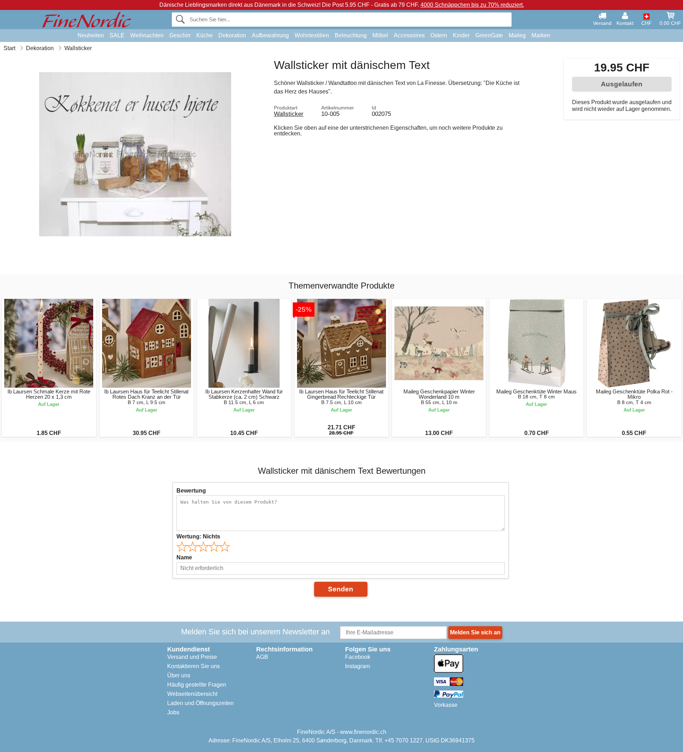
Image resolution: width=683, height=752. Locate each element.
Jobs (173, 712)
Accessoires (409, 35)
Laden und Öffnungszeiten (200, 703)
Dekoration (232, 35)
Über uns (178, 675)
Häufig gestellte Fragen (196, 685)
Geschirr (180, 35)
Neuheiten (91, 35)
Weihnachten (147, 35)
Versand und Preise (192, 657)
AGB (262, 657)
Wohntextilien (312, 35)
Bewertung (191, 491)
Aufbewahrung (270, 35)
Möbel (380, 35)
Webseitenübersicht (192, 694)
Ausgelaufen (621, 84)
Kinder (461, 35)
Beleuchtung (351, 35)
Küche (204, 35)
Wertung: (198, 536)
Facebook (357, 657)
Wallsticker (288, 113)
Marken (540, 35)
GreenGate (489, 35)
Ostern (438, 35)
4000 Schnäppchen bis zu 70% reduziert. (472, 5)
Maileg (517, 35)
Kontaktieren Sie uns (193, 666)
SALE (117, 35)
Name (184, 557)
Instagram (357, 666)
